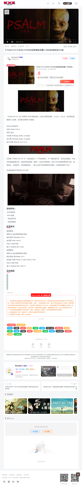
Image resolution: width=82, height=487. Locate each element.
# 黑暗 (29, 331)
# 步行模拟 (60, 331)
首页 (7, 46)
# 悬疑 (23, 331)
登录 (36, 431)
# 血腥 (45, 331)
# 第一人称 (50, 328)
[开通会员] (78, 474)
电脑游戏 (13, 46)
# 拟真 (16, 331)
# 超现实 (68, 331)
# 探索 (42, 328)
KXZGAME (15, 477)
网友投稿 (14, 57)
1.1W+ (22, 369)
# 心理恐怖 (37, 331)
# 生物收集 (18, 334)
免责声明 (19, 475)
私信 (73, 58)
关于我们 (26, 475)
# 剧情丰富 (59, 328)
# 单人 (10, 328)
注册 (48, 431)
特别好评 (21, 325)
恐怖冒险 (21, 46)
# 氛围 (35, 328)
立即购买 (67, 82)
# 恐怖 (10, 331)
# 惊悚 (10, 334)
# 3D (29, 328)
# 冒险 (16, 328)
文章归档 (11, 475)
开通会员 (68, 3)
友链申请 (4, 475)
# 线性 (52, 331)
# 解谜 (66, 328)
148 (33, 369)
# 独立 (23, 328)
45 (28, 369)
